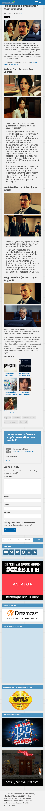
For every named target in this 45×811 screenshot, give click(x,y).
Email (6, 505)
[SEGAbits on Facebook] (23, 552)
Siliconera (14, 64)
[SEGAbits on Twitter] (17, 552)
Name (6, 497)
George (23, 13)
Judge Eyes (7, 418)
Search (38, 540)
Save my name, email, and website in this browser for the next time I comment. (19, 524)
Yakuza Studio (23, 422)
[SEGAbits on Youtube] (6, 552)
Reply (8, 460)
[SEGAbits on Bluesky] (11, 552)
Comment (8, 477)
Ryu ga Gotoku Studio (10, 422)
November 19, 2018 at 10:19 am (23, 451)
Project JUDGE (26, 418)
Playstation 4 (17, 418)
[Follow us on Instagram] (29, 552)
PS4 (34, 418)
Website (7, 512)
